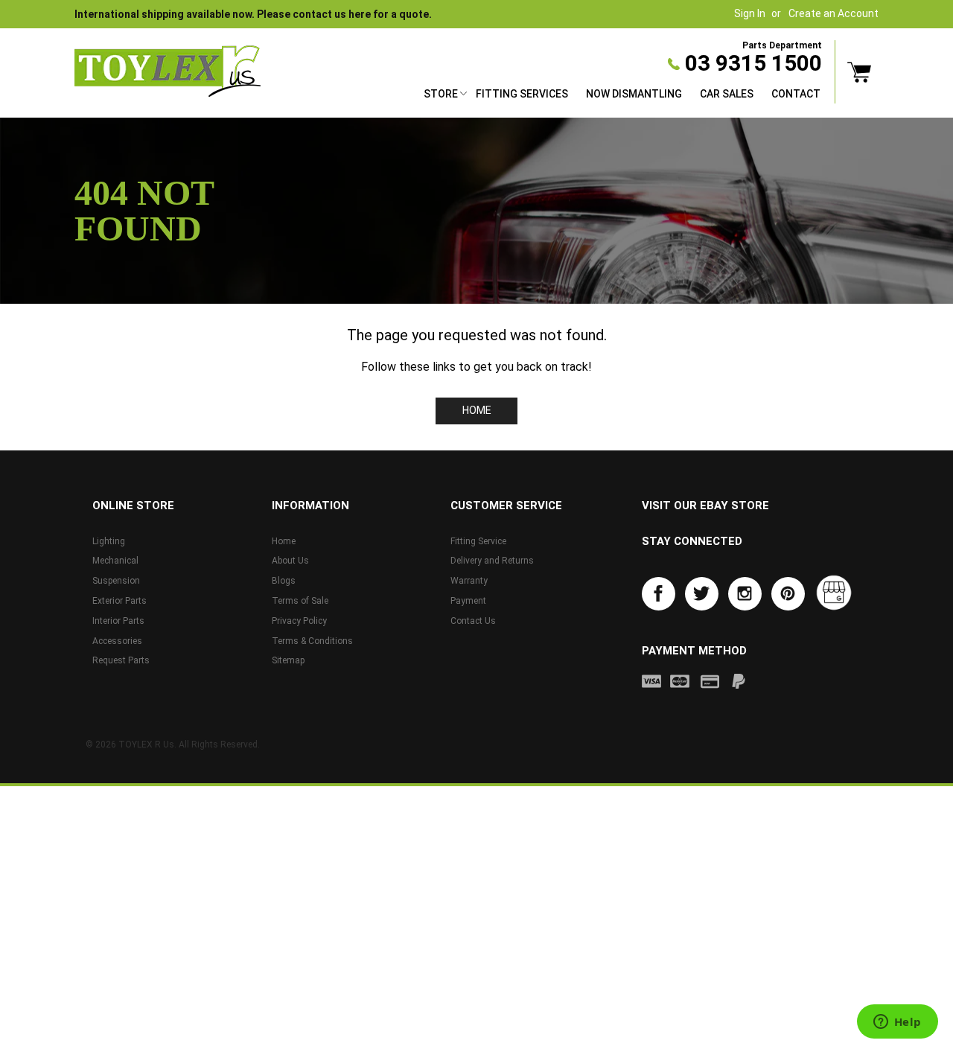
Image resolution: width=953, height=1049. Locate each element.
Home (476, 410)
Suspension (116, 580)
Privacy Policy (299, 621)
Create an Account (833, 13)
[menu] (622, 95)
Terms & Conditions (312, 641)
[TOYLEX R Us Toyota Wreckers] (167, 71)
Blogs (284, 580)
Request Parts (121, 660)
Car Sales (726, 94)
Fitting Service (478, 541)
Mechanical (115, 560)
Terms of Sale (300, 601)
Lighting (108, 541)
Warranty (469, 580)
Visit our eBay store (705, 505)
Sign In (749, 13)
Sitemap (288, 660)
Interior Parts (118, 621)
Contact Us (473, 621)
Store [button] (441, 94)
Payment (468, 601)
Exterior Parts (119, 601)
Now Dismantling (634, 94)
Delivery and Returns (492, 560)
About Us (290, 560)
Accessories (117, 641)
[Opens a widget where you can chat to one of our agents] (897, 1023)
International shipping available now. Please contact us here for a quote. (253, 14)
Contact (795, 94)
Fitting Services (522, 94)
